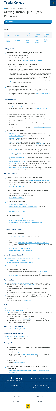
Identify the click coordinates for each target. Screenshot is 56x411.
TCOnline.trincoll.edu (15, 142)
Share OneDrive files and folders (18, 204)
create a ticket (27, 319)
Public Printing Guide (27, 300)
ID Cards (17, 40)
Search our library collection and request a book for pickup (23, 258)
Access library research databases (16, 260)
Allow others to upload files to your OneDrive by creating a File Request (29, 209)
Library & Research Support (46, 34)
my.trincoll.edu (13, 133)
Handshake (12, 163)
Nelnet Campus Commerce (17, 161)
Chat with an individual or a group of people (21, 220)
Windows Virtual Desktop (16, 236)
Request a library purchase (14, 265)
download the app (29, 284)
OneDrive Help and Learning (17, 211)
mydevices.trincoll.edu (21, 81)
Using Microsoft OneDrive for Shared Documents (23, 206)
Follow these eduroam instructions (32, 60)
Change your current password (18, 106)
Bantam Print (13, 149)
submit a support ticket (41, 93)
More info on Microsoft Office (17, 186)
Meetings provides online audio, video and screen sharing (25, 222)
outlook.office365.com (16, 136)
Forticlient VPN (40, 143)
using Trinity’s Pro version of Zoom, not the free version (33, 242)
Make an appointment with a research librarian (20, 262)
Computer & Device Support (37, 40)
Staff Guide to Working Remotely (16, 329)
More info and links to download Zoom (20, 248)
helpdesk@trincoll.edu (19, 352)
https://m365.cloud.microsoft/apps (39, 180)
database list (43, 274)
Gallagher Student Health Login (18, 167)
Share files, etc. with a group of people (20, 218)
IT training (9, 338)
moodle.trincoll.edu (14, 138)
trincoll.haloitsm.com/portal (30, 354)
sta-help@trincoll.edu (19, 362)
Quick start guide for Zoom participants (20, 250)
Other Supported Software (37, 34)
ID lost (8, 312)
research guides (13, 275)
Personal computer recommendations (17, 336)
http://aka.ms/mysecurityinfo (42, 127)
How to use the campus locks (15, 308)
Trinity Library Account (15, 153)
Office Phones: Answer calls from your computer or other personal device (30, 225)
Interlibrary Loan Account (16, 157)
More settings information (16, 197)
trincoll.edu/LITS (42, 271)
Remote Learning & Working (27, 40)
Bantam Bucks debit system (15, 310)
